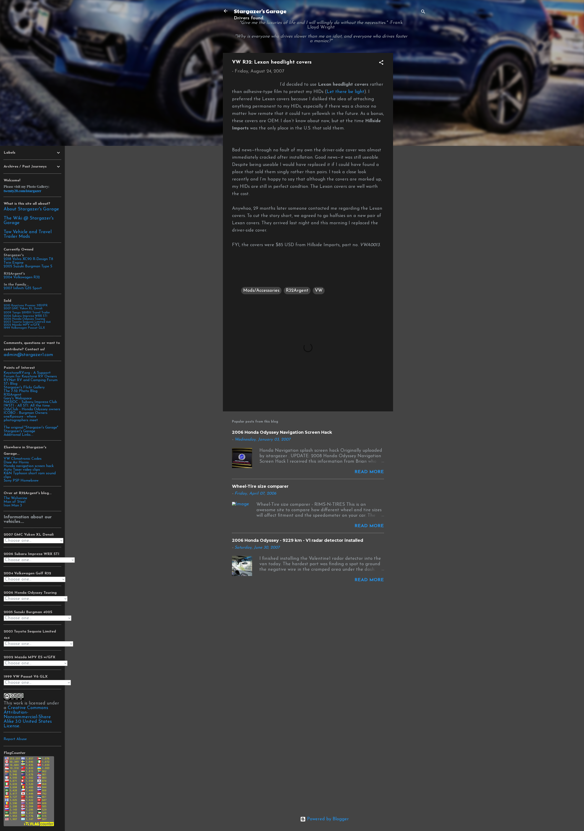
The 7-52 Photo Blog (20, 391)
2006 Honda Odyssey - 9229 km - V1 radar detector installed (297, 540)
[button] (381, 63)
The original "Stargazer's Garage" (31, 427)
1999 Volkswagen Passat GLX (24, 327)
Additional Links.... (18, 435)
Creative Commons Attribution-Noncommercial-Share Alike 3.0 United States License (28, 717)
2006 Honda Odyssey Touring (24, 318)
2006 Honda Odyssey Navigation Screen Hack (282, 432)
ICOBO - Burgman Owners (25, 413)
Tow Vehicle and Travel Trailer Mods (28, 234)
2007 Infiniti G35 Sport (23, 288)
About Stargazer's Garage (31, 209)
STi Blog (10, 384)
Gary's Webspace (18, 398)
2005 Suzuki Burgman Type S (28, 266)
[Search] (423, 12)
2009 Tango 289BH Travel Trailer (27, 312)
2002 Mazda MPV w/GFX (22, 324)
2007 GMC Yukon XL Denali (23, 308)
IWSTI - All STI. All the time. (27, 406)
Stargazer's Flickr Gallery (24, 387)
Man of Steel (14, 502)
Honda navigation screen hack (29, 466)
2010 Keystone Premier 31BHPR (25, 305)
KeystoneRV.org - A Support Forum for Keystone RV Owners (30, 374)
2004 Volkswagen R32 (22, 277)
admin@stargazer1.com (28, 355)
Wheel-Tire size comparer (260, 486)
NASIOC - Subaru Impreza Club (30, 402)
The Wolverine (15, 498)
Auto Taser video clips (22, 470)
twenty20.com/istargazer (22, 191)
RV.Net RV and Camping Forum (30, 380)
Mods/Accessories (261, 290)
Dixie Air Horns (16, 462)
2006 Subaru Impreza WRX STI (25, 316)
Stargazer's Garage (260, 11)
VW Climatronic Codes (23, 459)
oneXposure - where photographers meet (21, 418)
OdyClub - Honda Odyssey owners (32, 409)
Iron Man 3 (13, 505)
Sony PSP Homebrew (21, 481)
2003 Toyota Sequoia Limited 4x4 (27, 321)
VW (319, 290)
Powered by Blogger (327, 819)
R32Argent (297, 290)
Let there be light (345, 92)
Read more (369, 472)
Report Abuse (15, 739)
